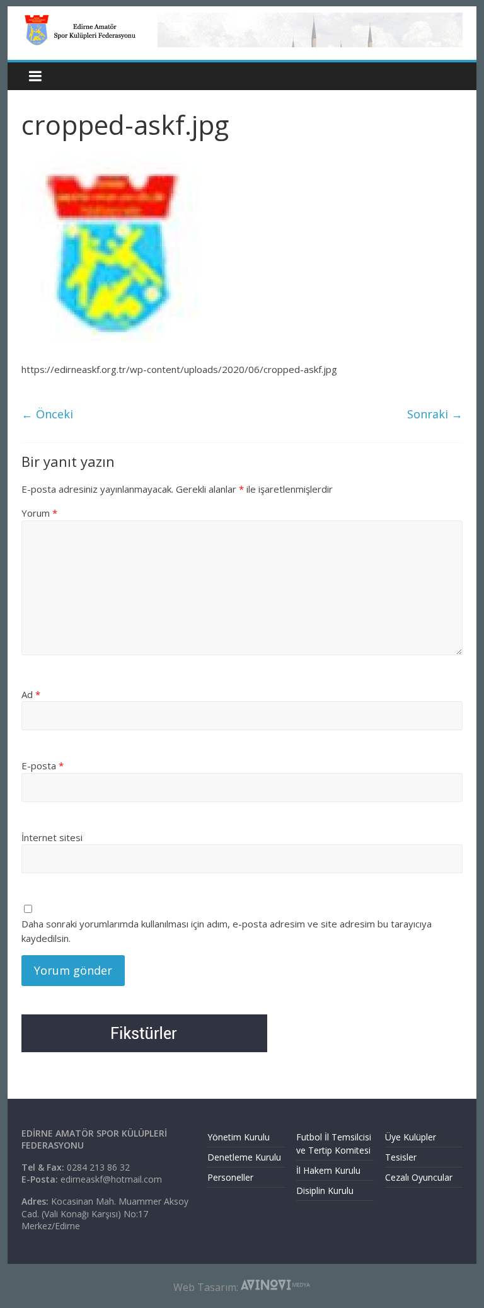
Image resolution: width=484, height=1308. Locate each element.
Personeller (230, 1177)
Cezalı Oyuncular (418, 1177)
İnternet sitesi (52, 837)
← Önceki (47, 414)
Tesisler (401, 1157)
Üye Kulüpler (410, 1137)
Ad (30, 694)
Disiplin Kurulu (325, 1190)
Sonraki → (435, 414)
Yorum (39, 513)
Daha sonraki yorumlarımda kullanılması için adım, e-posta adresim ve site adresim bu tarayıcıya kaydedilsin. (226, 930)
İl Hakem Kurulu (328, 1170)
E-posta (42, 765)
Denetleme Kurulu (244, 1157)
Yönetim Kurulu (238, 1137)
